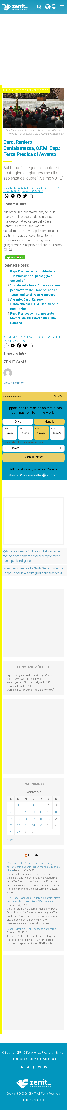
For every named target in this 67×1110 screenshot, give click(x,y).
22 (18, 825)
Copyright (35, 1058)
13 (56, 812)
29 (18, 831)
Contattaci (49, 1058)
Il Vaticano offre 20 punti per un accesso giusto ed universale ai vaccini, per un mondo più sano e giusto (33, 867)
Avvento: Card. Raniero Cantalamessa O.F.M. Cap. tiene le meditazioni (34, 304)
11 (41, 812)
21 (10, 825)
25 (41, 825)
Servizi (59, 1052)
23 (26, 825)
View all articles (13, 383)
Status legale (19, 1058)
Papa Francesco (37, 90)
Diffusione (30, 1052)
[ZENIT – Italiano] (19, 7)
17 (33, 818)
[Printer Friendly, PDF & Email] (15, 257)
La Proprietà (45, 1052)
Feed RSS (35, 855)
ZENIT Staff (44, 187)
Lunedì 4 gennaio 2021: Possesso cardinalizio (32, 929)
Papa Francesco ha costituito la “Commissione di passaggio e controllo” (32, 275)
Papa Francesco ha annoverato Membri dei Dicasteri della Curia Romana (33, 318)
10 (33, 812)
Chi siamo (8, 1052)
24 (33, 825)
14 (10, 818)
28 (10, 831)
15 (18, 818)
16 (26, 818)
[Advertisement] (33, 49)
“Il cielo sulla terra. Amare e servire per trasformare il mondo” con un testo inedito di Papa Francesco (35, 290)
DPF (18, 1052)
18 (41, 818)
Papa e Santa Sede (14, 90)
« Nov (10, 839)
